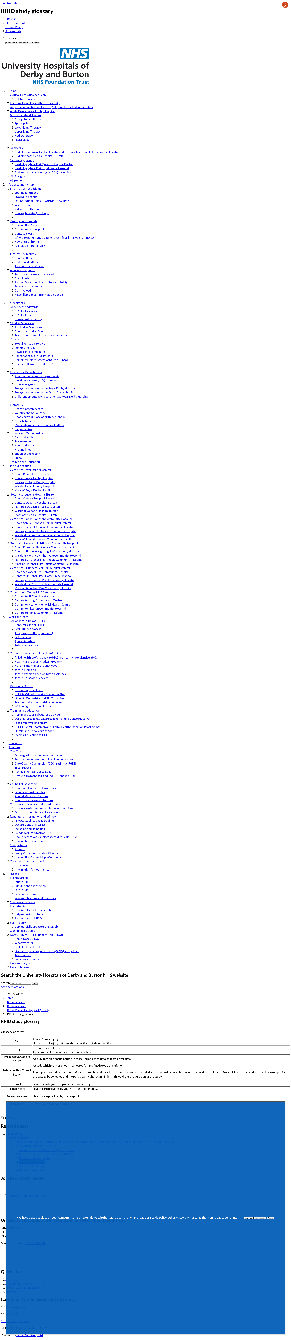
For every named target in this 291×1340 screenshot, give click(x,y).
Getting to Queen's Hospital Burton (32, 494)
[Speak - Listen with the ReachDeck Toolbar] (285, 5)
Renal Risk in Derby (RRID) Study (28, 1010)
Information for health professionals (38, 857)
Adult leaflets (23, 258)
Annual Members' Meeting (32, 796)
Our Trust (16, 751)
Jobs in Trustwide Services (31, 677)
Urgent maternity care (29, 408)
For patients (17, 906)
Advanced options (12, 987)
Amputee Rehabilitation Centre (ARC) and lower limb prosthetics (51, 107)
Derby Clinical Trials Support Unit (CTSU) (36, 934)
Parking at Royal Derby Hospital (35, 482)
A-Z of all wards (24, 315)
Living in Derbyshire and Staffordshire (39, 698)
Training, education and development (38, 702)
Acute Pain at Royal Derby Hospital (32, 111)
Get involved (23, 290)
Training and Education (25, 461)
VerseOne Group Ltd (29, 1335)
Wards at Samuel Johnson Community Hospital (45, 535)
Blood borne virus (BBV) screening (36, 380)
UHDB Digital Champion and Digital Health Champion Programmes (57, 726)
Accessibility (13, 31)
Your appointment (26, 192)
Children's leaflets (26, 262)
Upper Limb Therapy (28, 131)
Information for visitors (30, 225)
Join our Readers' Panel (29, 266)
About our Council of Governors (35, 788)
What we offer (24, 942)
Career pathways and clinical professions (36, 653)
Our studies (22, 889)
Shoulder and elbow (27, 453)
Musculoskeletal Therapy (26, 115)
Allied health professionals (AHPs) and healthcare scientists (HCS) (57, 657)
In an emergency (25, 384)
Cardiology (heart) (22, 160)
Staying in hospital (26, 196)
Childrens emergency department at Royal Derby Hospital (51, 396)
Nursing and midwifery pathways (36, 665)
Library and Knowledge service (34, 730)
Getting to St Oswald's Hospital (35, 596)
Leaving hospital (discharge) (32, 213)
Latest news (22, 865)
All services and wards (24, 306)
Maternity (16, 404)
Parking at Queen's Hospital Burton (37, 506)
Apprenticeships (25, 641)
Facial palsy (22, 139)
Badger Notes (23, 429)
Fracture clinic (24, 441)
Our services (17, 302)
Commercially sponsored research (36, 926)
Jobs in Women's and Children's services (40, 673)
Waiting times (24, 205)
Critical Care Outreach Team (28, 94)
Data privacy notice (27, 959)
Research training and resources (35, 898)
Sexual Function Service (30, 343)
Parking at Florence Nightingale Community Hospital (48, 559)
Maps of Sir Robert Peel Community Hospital (43, 588)
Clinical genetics (20, 176)
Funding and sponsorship (31, 885)
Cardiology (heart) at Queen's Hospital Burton (44, 164)
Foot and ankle (24, 437)
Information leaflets (23, 253)
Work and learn (19, 616)
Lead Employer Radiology (31, 722)
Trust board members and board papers (35, 804)
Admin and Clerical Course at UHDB (37, 714)
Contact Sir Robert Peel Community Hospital (43, 576)
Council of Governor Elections (34, 800)
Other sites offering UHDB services (32, 592)
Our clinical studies (22, 930)
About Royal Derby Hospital (32, 474)
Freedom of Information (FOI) (34, 832)
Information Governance (30, 841)
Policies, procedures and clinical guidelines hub (44, 759)
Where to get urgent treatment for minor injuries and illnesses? (55, 237)
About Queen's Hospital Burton (35, 498)
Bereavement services (29, 286)
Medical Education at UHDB (32, 735)
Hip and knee (23, 449)
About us (14, 747)
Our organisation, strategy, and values (39, 755)
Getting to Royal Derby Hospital (30, 470)
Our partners (18, 845)
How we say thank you (29, 690)
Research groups (25, 894)
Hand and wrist (24, 445)
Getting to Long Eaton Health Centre (38, 600)
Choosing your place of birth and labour (40, 416)
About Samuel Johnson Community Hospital (43, 523)
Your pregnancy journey (30, 413)
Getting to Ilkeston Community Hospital (40, 608)
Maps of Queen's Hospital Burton (36, 514)
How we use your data (24, 963)
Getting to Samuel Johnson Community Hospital (41, 519)
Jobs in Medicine (25, 669)
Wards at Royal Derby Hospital (34, 486)
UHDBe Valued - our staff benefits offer (40, 694)
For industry (18, 922)
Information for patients (25, 188)
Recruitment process (28, 629)
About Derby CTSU (27, 938)
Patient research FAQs (29, 918)
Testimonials (23, 955)
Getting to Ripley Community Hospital (39, 612)
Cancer (14, 339)
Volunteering (23, 637)
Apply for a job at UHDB (30, 625)
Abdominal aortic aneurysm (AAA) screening (43, 172)
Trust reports (23, 767)
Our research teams (22, 902)
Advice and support (22, 270)
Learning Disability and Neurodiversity (35, 103)
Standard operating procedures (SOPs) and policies (47, 951)
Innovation (22, 881)
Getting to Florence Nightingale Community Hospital (44, 543)
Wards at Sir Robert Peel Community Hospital (44, 584)
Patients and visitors (22, 184)
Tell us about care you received (34, 274)
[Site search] (20, 983)
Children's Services (22, 323)
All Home (16, 180)
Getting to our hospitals (30, 229)
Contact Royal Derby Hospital (34, 478)
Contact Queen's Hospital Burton (36, 502)
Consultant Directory (28, 319)
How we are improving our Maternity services (44, 808)
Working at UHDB (21, 686)
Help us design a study (29, 914)
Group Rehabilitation (28, 119)
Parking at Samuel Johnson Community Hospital (45, 531)
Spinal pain (22, 123)
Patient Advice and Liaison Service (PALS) (41, 282)
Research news (19, 967)
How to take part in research (33, 910)
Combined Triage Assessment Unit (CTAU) (41, 360)
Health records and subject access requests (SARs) (46, 836)
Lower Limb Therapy (28, 127)
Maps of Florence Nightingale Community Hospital (47, 563)
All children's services (28, 327)
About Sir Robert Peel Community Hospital (42, 572)
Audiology (16, 147)
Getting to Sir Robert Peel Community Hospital (40, 567)
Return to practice (26, 645)
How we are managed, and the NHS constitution (45, 775)
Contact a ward (24, 233)
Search (5, 982)
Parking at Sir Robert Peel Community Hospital (44, 580)
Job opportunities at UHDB (27, 620)
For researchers (20, 877)
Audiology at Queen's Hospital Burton (39, 156)
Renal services (16, 1002)
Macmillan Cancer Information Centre (39, 294)
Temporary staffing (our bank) (34, 633)
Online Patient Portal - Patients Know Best (42, 200)
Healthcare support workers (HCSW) (38, 661)
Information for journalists (32, 869)
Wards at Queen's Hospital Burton (36, 510)
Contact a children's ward (31, 331)
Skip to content (10, 3)
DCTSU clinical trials (28, 947)
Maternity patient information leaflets (39, 425)
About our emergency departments (37, 376)
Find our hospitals (20, 466)
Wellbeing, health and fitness (33, 706)
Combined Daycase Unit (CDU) (34, 364)
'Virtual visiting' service (30, 245)
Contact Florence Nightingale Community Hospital (47, 551)
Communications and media (27, 861)
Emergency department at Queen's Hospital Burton (47, 392)
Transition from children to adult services (41, 335)
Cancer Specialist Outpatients (34, 355)
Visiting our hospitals (23, 221)
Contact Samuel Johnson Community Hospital (44, 527)
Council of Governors (24, 783)
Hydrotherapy (24, 135)
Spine (18, 457)
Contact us (15, 743)
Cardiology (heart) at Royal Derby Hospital (42, 168)
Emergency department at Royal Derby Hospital (45, 388)
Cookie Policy (14, 27)
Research (14, 873)
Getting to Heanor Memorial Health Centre (42, 604)
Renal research (16, 1006)
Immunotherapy (25, 347)
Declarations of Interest (30, 824)
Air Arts (20, 849)
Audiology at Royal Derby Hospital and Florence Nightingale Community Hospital (66, 152)
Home (12, 90)
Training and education (25, 710)
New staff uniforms (27, 241)
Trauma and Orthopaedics (26, 433)
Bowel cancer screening (30, 351)
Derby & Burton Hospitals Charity (36, 853)
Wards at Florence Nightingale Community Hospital (48, 555)
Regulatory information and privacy (33, 816)
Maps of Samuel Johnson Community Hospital (44, 539)
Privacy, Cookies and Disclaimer (35, 820)
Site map (10, 18)
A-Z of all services (26, 311)
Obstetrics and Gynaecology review (37, 812)
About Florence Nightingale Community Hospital (46, 547)
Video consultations (27, 209)
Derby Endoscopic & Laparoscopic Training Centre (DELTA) (52, 718)
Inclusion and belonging (30, 828)
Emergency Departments (26, 372)
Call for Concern (25, 99)
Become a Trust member (30, 792)
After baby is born (26, 421)
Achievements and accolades (33, 771)
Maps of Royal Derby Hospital (33, 490)
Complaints (22, 278)
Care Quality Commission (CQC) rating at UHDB (45, 763)
